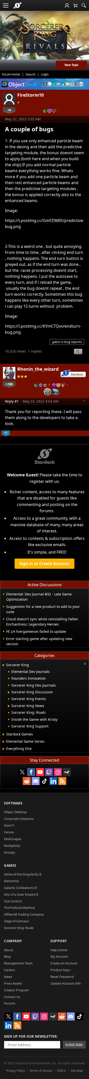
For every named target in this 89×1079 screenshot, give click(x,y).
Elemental (11, 881)
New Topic (72, 65)
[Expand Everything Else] (3, 749)
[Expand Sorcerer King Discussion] (9, 692)
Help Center (59, 950)
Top (84, 401)
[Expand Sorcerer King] (3, 665)
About (8, 950)
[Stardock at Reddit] (26, 781)
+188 (9, 384)
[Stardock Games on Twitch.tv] (48, 772)
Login (44, 74)
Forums (9, 1003)
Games (10, 865)
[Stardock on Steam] (66, 772)
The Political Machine (19, 907)
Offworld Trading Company (24, 914)
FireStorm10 (30, 95)
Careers (9, 970)
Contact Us (12, 997)
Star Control (13, 901)
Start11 (9, 825)
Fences (9, 832)
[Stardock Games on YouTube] (40, 772)
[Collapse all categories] (85, 663)
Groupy (9, 852)
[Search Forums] (84, 5)
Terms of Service (40, 1071)
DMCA (61, 1071)
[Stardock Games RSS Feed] (62, 781)
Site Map (77, 1071)
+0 (9, 110)
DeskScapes (12, 839)
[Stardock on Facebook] (31, 772)
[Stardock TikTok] (44, 781)
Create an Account (63, 963)
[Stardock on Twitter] (22, 772)
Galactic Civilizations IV (20, 887)
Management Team (18, 963)
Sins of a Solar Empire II (21, 894)
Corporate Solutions (19, 818)
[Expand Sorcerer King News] (9, 706)
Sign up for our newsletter (30, 1036)
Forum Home (11, 74)
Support (58, 940)
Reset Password (62, 976)
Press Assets (13, 983)
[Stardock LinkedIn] (53, 781)
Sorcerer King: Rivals (19, 928)
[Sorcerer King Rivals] (44, 37)
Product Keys (60, 970)
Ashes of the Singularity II (22, 874)
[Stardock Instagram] (57, 772)
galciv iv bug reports (67, 342)
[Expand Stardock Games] (3, 734)
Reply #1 (12, 401)
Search (30, 74)
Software (13, 803)
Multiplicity (12, 845)
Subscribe (74, 1044)
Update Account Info (65, 983)
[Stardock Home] (17, 5)
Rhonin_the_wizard (38, 369)
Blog (7, 956)
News (8, 976)
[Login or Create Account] (67, 5)
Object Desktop (15, 812)
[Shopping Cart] (75, 5)
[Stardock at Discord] (35, 781)
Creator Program (16, 990)
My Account (59, 956)
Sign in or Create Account (44, 563)
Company (13, 940)
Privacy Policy (15, 1071)
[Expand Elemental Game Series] (3, 741)
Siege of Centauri (16, 921)
